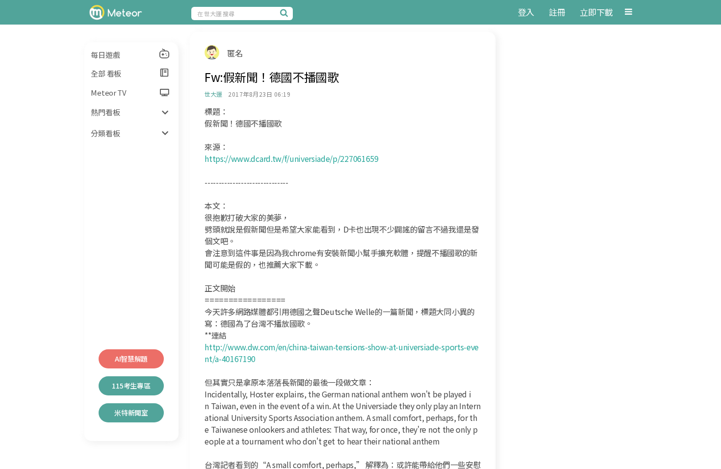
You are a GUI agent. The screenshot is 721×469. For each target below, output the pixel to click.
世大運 (213, 94)
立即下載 (596, 12)
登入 (526, 12)
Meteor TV (108, 92)
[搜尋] (285, 12)
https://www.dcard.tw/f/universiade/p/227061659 (291, 158)
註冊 (557, 12)
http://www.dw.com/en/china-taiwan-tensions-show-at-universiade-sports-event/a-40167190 (342, 353)
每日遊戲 (105, 55)
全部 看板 (106, 73)
